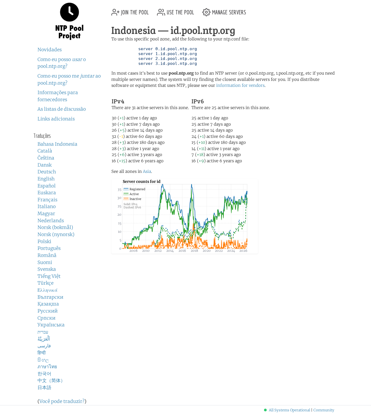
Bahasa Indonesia (57, 144)
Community (323, 410)
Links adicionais (56, 119)
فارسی (44, 346)
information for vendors (240, 85)
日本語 (44, 387)
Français (47, 200)
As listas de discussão (61, 109)
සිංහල (43, 360)
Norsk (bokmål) (55, 227)
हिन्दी (41, 353)
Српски (46, 318)
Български (50, 297)
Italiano (46, 206)
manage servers (228, 10)
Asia (147, 171)
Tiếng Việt (49, 276)
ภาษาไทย (47, 367)
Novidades (49, 50)
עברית (42, 332)
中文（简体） (51, 380)
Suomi (44, 262)
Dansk (44, 165)
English (46, 179)
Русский (47, 311)
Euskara (46, 193)
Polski (44, 241)
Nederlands (50, 221)
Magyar (46, 214)
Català (44, 151)
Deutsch (46, 172)
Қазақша (48, 304)
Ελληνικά (47, 290)
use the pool (179, 10)
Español (46, 186)
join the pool (134, 10)
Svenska (46, 269)
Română (46, 255)
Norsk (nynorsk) (55, 234)
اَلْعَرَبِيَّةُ (43, 339)
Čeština (45, 158)
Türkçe (45, 283)
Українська (51, 325)
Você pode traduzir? (61, 401)
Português (49, 248)
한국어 (44, 374)
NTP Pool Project (69, 21)
